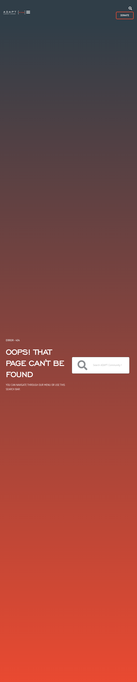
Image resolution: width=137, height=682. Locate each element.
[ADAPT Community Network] (14, 12)
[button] (28, 12)
